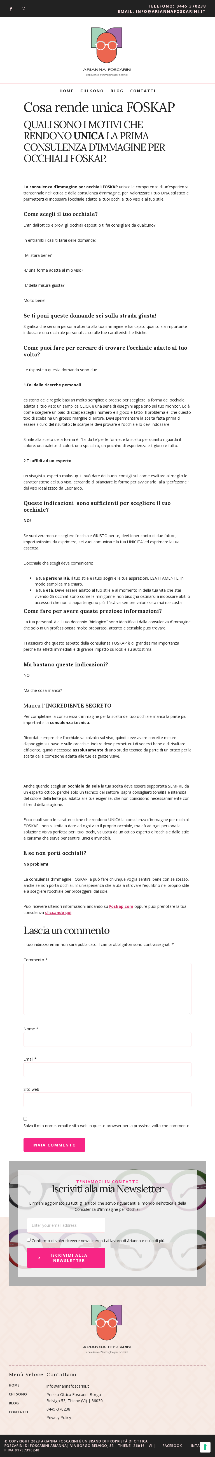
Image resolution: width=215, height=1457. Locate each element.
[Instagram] (23, 9)
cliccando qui (58, 912)
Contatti (143, 90)
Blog (117, 90)
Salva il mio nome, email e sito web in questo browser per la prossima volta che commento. (107, 1125)
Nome (31, 1028)
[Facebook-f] (11, 9)
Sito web (31, 1089)
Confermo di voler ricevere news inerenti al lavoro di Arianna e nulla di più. (98, 1240)
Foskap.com (121, 906)
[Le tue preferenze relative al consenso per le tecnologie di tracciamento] (205, 1447)
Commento (36, 959)
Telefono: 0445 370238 (177, 6)
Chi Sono (92, 90)
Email (30, 1059)
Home (67, 90)
